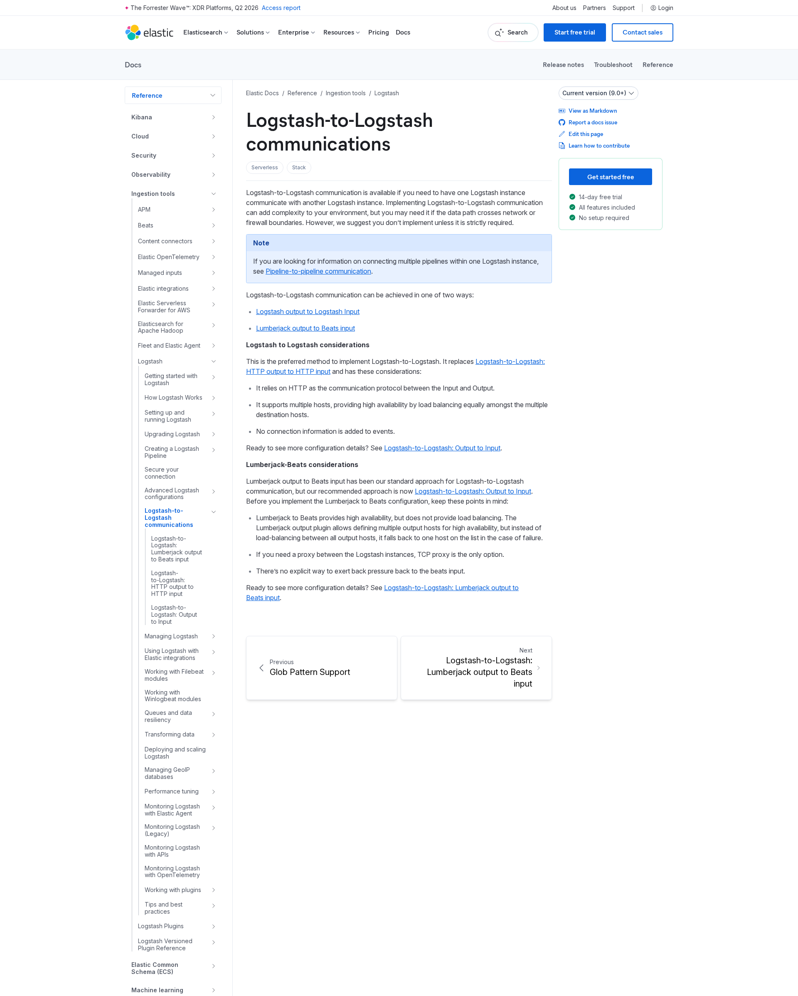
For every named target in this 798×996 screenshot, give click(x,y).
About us (564, 8)
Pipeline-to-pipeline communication (318, 271)
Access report (281, 7)
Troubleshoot (613, 64)
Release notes (563, 64)
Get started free (610, 176)
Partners (594, 8)
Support (624, 8)
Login (665, 8)
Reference (658, 64)
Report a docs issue (593, 122)
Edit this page (586, 134)
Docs (403, 32)
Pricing (378, 32)
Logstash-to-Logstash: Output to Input (442, 448)
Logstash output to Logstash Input (308, 311)
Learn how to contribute (599, 145)
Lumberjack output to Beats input (305, 328)
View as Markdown (593, 110)
